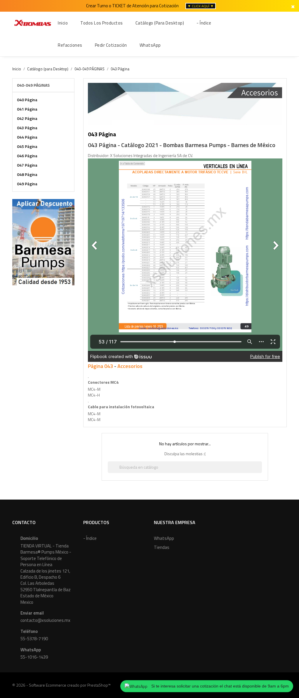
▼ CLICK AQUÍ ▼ (200, 6)
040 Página (27, 100)
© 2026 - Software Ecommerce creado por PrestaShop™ (61, 685)
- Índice (90, 538)
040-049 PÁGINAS (33, 85)
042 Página (27, 118)
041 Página (27, 109)
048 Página (27, 174)
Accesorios (129, 366)
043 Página (27, 128)
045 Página (27, 146)
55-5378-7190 (34, 639)
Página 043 (100, 366)
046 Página (27, 156)
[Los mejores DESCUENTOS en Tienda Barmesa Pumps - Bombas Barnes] (43, 241)
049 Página (27, 184)
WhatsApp (164, 538)
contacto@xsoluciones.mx (45, 620)
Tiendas (161, 547)
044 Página (27, 137)
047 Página (27, 165)
